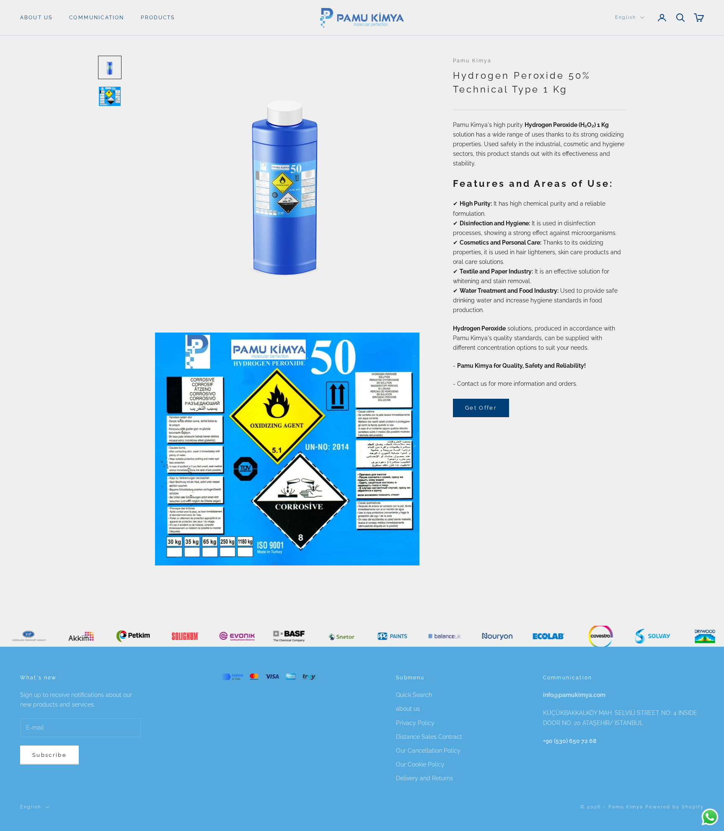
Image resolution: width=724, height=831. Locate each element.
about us (408, 708)
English (625, 17)
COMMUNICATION (96, 18)
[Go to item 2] (110, 96)
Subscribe (49, 755)
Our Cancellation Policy (428, 750)
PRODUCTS (158, 18)
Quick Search (414, 695)
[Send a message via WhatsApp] (710, 817)
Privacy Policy (415, 723)
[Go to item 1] (110, 67)
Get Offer (481, 408)
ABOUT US (36, 18)
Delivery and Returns (424, 778)
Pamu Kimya (472, 61)
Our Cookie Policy (420, 764)
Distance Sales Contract (429, 736)
